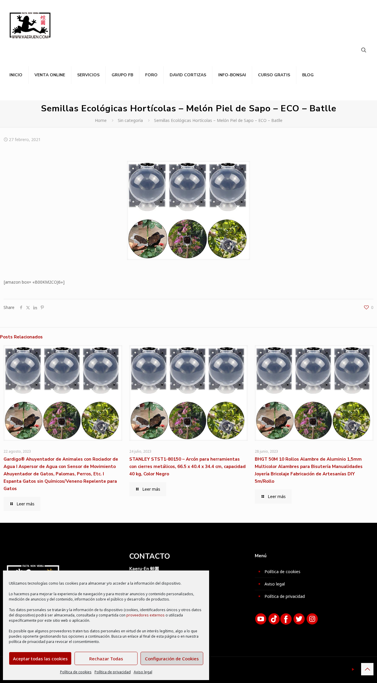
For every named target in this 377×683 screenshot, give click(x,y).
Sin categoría (130, 120)
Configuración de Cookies (172, 658)
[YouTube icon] (353, 669)
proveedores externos (145, 615)
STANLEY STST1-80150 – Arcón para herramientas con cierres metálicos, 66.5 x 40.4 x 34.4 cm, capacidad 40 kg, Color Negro (187, 466)
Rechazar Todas (106, 658)
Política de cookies (76, 671)
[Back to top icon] (367, 669)
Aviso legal (143, 671)
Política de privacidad (113, 671)
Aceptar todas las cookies (40, 658)
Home (101, 120)
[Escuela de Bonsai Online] (30, 25)
